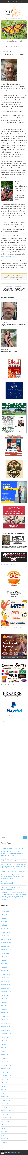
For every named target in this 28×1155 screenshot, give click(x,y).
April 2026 (4, 925)
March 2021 (4, 1139)
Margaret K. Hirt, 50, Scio (9, 351)
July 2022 (4, 1083)
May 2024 (4, 1005)
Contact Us (15, 1)
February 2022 (5, 1100)
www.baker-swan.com (8, 256)
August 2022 (5, 1079)
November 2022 (6, 1069)
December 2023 (6, 1023)
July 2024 (4, 998)
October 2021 (5, 1114)
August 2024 (5, 995)
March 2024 (4, 1013)
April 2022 (4, 1093)
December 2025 (6, 939)
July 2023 (4, 1041)
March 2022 (4, 1097)
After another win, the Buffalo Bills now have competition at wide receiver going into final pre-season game (13, 866)
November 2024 (6, 984)
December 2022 (6, 1065)
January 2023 (5, 1062)
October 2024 (5, 988)
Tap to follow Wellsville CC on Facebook (13, 628)
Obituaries (10, 1)
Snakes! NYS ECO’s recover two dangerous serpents (10, 888)
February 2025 (5, 974)
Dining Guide (21, 1)
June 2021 (4, 1128)
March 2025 (4, 970)
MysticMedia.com (14, 1153)
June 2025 (4, 960)
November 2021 (6, 1111)
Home (5, 1)
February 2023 (5, 1058)
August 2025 (5, 953)
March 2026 (4, 928)
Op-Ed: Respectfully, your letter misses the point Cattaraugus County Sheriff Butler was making (13, 876)
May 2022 (4, 1090)
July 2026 (4, 914)
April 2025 (4, 967)
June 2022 (4, 1086)
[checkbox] (2, 1152)
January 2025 (5, 977)
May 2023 (4, 1048)
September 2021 (6, 1118)
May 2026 (4, 921)
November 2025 (6, 942)
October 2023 (5, 1030)
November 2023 (6, 1027)
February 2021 (5, 1142)
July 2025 (4, 956)
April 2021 (4, 1135)
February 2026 (5, 932)
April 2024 (4, 1009)
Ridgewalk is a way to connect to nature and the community (13, 883)
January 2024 (5, 1020)
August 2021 (5, 1121)
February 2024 (5, 1016)
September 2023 (6, 1034)
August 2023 (5, 1037)
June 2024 (4, 1002)
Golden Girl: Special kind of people (12, 848)
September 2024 (6, 991)
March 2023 (4, 1055)
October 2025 (5, 946)
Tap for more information (9, 564)
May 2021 (4, 1132)
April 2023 (4, 1051)
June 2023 (4, 1044)
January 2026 (5, 935)
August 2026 (5, 911)
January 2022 (5, 1104)
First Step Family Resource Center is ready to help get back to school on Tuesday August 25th (12, 853)
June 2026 (4, 918)
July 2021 (4, 1125)
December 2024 (6, 981)
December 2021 (6, 1107)
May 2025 (4, 963)
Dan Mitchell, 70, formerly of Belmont (13, 871)
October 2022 (5, 1072)
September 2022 (6, 1076)
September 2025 (6, 949)
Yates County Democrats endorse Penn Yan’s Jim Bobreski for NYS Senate (13, 860)
